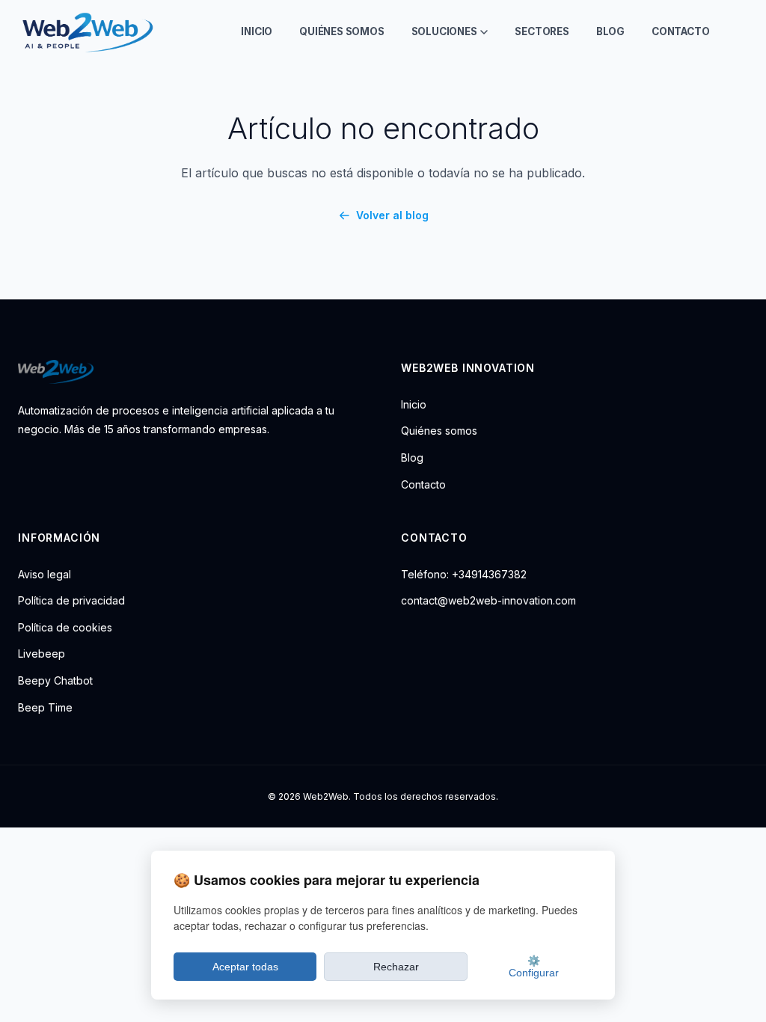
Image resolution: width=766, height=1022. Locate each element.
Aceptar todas (245, 967)
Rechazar (396, 967)
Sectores (542, 31)
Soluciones (444, 31)
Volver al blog (392, 215)
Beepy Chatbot (55, 680)
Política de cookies (65, 627)
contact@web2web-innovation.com (488, 600)
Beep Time (45, 707)
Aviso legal (44, 574)
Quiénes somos (341, 31)
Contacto (680, 31)
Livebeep (41, 653)
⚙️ (534, 967)
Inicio (256, 31)
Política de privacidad (71, 600)
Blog (610, 31)
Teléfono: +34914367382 (464, 574)
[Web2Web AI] (191, 372)
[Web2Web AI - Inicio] (86, 32)
